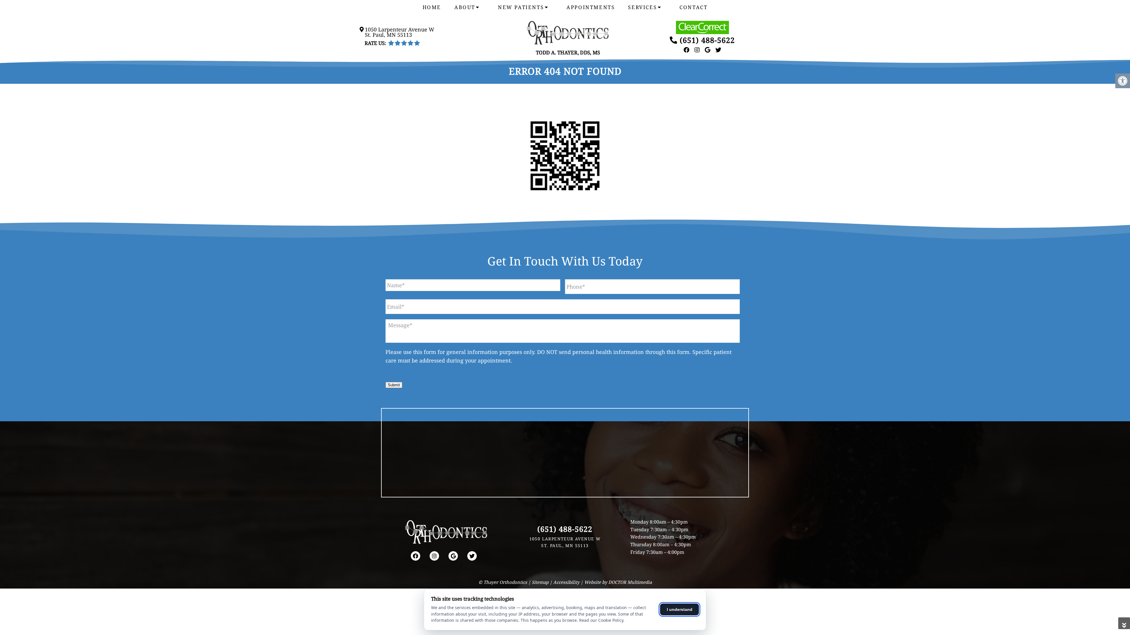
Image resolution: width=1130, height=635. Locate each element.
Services (642, 7)
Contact (693, 7)
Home (432, 7)
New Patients (521, 7)
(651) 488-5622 (707, 40)
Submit (394, 385)
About (464, 7)
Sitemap (540, 582)
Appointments (590, 7)
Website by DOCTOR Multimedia (618, 582)
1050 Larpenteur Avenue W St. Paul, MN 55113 (399, 32)
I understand (679, 609)
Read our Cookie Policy (601, 620)
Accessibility (566, 582)
